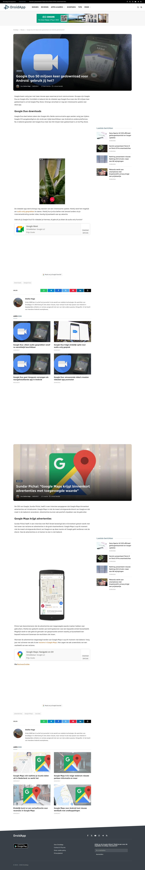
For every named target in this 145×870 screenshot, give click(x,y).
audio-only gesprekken (25, 211)
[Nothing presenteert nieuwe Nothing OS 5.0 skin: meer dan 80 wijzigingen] (102, 159)
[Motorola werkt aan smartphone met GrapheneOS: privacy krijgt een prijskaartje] (102, 172)
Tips (80, 7)
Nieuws (35, 7)
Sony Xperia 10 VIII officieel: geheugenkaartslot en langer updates (120, 135)
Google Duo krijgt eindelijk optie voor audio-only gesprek (70, 346)
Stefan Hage (26, 86)
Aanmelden (99, 854)
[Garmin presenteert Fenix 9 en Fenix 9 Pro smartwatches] (102, 148)
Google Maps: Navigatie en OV (40, 652)
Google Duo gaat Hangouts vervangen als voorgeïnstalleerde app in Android (30, 378)
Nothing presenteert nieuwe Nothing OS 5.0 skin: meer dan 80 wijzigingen (119, 159)
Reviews (44, 7)
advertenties (18, 713)
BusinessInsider (23, 664)
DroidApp (15, 30)
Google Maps (29, 713)
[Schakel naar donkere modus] (138, 7)
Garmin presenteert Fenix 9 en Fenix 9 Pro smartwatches (47, 1)
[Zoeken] (141, 7)
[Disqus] (52, 414)
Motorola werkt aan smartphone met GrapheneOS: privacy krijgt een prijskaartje (119, 173)
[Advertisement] (52, 141)
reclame (37, 713)
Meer (86, 7)
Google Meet (32, 226)
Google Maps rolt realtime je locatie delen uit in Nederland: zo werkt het (31, 777)
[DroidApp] (15, 7)
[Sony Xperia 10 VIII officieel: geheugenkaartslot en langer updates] (102, 135)
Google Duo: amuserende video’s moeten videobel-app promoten (71, 378)
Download (85, 230)
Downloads (17, 282)
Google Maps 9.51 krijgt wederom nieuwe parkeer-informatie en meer (71, 777)
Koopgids (71, 7)
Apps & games (57, 7)
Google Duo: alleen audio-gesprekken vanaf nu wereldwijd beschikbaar (31, 346)
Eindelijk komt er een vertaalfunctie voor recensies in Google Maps (30, 809)
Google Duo (27, 282)
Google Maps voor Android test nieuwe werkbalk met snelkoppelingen (70, 809)
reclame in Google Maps (48, 642)
